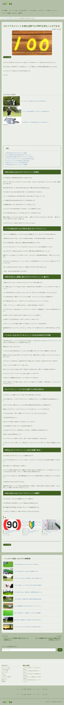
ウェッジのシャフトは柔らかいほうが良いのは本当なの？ (33, 101)
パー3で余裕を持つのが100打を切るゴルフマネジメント (18, 155)
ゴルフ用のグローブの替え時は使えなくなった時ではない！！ (36, 122)
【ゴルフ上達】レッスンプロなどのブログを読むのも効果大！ (28, 585)
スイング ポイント (40, 10)
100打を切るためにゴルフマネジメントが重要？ (17, 164)
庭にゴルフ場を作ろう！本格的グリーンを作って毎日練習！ (27, 613)
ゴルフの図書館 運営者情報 (26, 694)
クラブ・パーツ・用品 (13, 10)
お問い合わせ (44, 694)
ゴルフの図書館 (4, 10)
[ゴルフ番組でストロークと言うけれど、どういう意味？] (51, 525)
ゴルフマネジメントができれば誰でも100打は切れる (18, 160)
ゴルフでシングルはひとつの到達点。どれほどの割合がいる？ (28, 578)
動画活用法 (20, 13)
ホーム (3, 18)
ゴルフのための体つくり (23, 10)
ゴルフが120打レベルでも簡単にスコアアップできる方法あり (31, 531)
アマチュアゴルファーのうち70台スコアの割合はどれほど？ (28, 626)
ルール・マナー (54, 10)
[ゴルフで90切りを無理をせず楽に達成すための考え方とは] (12, 525)
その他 (3, 673)
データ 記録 (48, 10)
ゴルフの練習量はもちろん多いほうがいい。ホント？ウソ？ (27, 606)
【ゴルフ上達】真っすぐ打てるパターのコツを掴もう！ (26, 564)
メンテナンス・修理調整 (6, 13)
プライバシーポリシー (37, 694)
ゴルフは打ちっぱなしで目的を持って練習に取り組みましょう (28, 592)
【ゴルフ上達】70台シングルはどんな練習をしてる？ (26, 571)
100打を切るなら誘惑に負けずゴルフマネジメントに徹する (19, 156)
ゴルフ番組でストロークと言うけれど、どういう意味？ (51, 531)
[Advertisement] (32, 84)
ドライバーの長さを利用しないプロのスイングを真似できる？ (36, 111)
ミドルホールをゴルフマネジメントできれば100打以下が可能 (20, 158)
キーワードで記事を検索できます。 (10, 646)
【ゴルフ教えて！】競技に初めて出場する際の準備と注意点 (27, 599)
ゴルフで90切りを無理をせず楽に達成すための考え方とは (12, 531)
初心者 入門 (14, 13)
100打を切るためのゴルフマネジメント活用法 (16, 153)
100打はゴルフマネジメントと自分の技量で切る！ (17, 162)
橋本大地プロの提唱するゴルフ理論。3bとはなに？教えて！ (28, 619)
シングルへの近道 (32, 10)
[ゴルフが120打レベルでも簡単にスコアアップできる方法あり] (32, 525)
